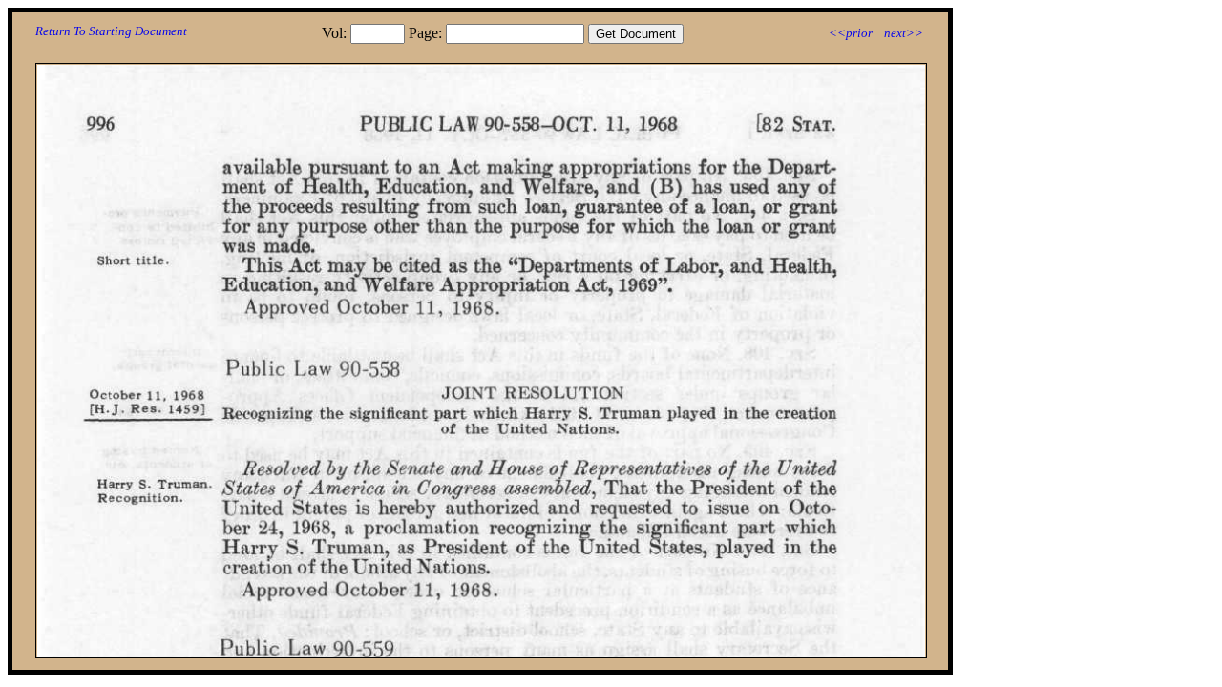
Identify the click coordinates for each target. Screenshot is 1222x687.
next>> (903, 33)
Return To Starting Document (111, 31)
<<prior (851, 33)
